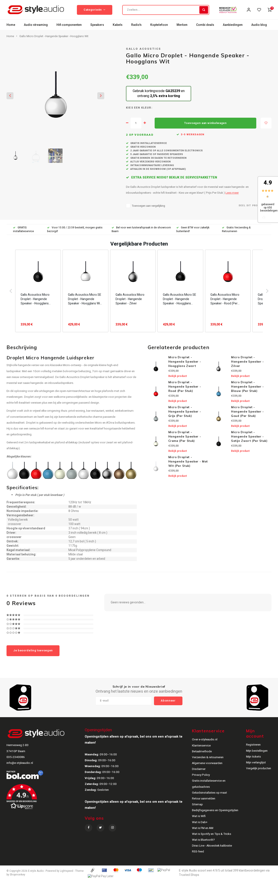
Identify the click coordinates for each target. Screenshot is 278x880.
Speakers (97, 25)
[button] (11, 291)
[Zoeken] (203, 10)
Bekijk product (177, 376)
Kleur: (146, 108)
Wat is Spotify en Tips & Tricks (211, 834)
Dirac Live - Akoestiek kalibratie (212, 846)
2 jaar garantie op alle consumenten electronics (166, 150)
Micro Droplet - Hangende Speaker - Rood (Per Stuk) (184, 386)
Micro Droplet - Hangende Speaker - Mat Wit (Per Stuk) (188, 461)
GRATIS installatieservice (23, 229)
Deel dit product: (252, 205)
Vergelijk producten (258, 768)
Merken (182, 25)
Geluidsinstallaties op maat (209, 793)
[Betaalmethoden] (92, 870)
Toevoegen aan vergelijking (148, 206)
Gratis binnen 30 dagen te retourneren (158, 158)
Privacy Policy (201, 775)
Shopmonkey (17, 875)
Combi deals (205, 25)
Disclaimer (198, 769)
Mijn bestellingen (257, 751)
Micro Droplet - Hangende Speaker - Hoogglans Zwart (184, 361)
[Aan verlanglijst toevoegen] (266, 123)
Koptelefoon (159, 25)
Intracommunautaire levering (152, 165)
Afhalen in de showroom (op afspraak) (158, 169)
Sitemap (197, 804)
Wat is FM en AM (202, 828)
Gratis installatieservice (148, 143)
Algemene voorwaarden (207, 763)
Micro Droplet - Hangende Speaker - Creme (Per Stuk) (184, 436)
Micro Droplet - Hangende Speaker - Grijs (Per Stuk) (184, 411)
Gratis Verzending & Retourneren (236, 229)
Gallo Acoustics (143, 49)
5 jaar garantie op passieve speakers (156, 154)
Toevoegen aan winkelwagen (205, 123)
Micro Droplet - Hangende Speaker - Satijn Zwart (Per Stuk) (249, 436)
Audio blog (259, 25)
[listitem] (38, 291)
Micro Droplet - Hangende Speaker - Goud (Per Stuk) (247, 411)
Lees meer (232, 193)
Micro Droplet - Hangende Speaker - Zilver (247, 361)
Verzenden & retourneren (207, 757)
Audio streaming (36, 25)
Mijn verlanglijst (256, 762)
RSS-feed (198, 851)
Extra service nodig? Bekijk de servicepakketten (173, 177)
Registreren (253, 745)
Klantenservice (201, 745)
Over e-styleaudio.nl (204, 739)
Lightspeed (66, 871)
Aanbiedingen (233, 25)
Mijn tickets (253, 757)
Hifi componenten (69, 25)
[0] (269, 10)
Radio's (136, 25)
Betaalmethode (202, 751)
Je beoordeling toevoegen (33, 650)
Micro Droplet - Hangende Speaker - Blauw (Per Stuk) (247, 386)
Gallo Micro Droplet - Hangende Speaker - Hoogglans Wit (53, 36)
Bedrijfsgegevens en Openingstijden (215, 810)
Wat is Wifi (199, 816)
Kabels (117, 25)
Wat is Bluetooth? (203, 840)
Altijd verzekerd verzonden (150, 161)
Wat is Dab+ (199, 822)
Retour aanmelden (203, 798)
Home (11, 25)
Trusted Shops (189, 875)
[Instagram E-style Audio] (112, 828)
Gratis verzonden (143, 147)
